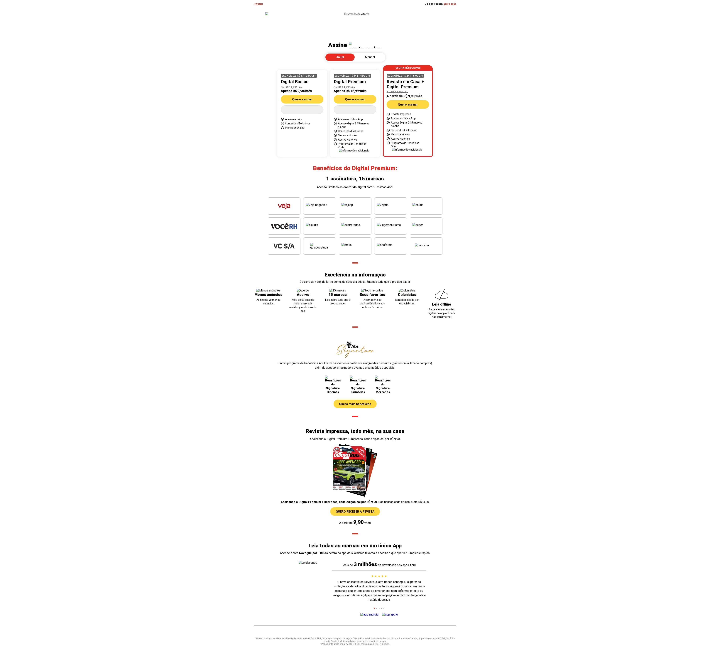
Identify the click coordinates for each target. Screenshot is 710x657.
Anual (340, 57)
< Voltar (258, 3)
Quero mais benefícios (355, 404)
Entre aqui (450, 3)
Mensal (370, 57)
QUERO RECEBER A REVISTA (355, 511)
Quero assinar (302, 99)
